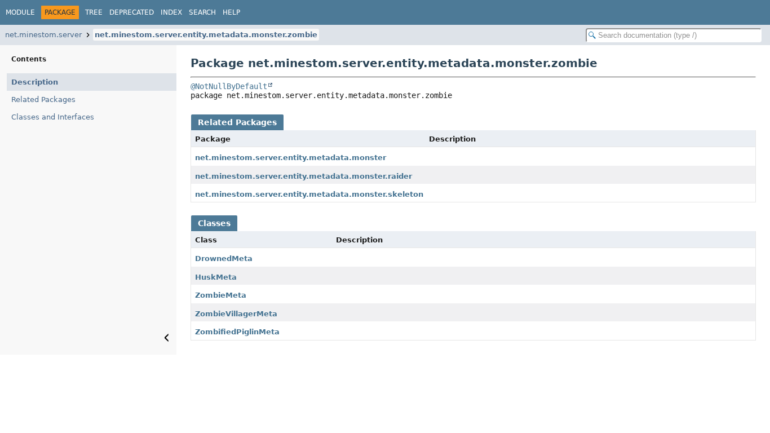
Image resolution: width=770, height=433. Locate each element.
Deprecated (131, 12)
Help (231, 12)
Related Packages (43, 99)
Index (171, 12)
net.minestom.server (43, 34)
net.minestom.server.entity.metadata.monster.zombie (206, 34)
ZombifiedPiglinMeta (237, 332)
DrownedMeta (224, 258)
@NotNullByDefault (229, 86)
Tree (94, 12)
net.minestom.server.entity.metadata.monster (290, 157)
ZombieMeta (220, 295)
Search (202, 12)
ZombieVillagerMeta (236, 314)
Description (34, 82)
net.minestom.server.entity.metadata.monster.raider (303, 176)
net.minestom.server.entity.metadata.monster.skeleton (309, 194)
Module (20, 12)
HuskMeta (216, 277)
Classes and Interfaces (52, 117)
